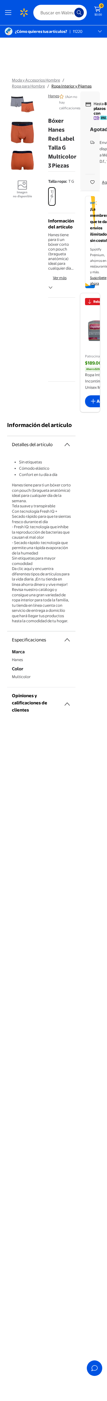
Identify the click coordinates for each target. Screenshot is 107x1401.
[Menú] (9, 12)
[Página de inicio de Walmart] (24, 12)
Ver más (60, 277)
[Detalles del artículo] (67, 444)
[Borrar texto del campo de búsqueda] (71, 12)
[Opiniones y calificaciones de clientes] (67, 701)
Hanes (53, 95)
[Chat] (94, 1368)
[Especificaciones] (67, 640)
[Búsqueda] (79, 12)
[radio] (52, 196)
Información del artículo (39, 425)
